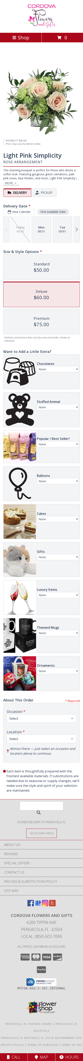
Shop (23, 37)
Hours (71, 1057)
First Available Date (53, 212)
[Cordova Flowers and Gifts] (41, 27)
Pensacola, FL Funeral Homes (28, 1024)
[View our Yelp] (52, 905)
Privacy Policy (12, 1045)
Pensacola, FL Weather (19, 1038)
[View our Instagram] (45, 905)
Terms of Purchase (42, 1045)
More (9, 183)
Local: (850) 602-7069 (41, 936)
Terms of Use (71, 1045)
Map (43, 1057)
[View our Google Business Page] (38, 905)
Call (15, 1057)
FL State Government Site (61, 1038)
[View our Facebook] (30, 905)
